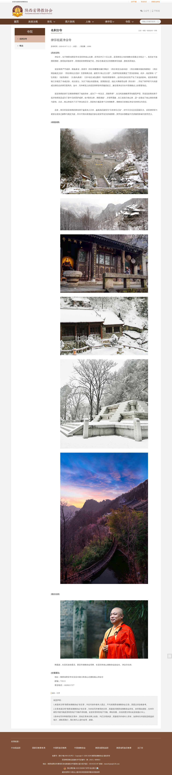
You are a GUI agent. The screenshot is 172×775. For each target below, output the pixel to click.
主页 (139, 30)
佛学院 (108, 21)
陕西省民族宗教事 (123, 748)
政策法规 (33, 21)
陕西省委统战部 (101, 748)
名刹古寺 (23, 39)
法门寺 (140, 748)
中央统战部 (15, 748)
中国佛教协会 (80, 748)
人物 (88, 21)
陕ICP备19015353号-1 (66, 756)
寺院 (128, 21)
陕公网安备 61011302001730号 (78, 768)
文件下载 (134, 2)
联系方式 (144, 2)
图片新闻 (70, 21)
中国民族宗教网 (59, 748)
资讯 (49, 21)
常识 (21, 46)
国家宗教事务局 (38, 748)
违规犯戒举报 (155, 2)
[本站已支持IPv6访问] (97, 768)
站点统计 (93, 768)
